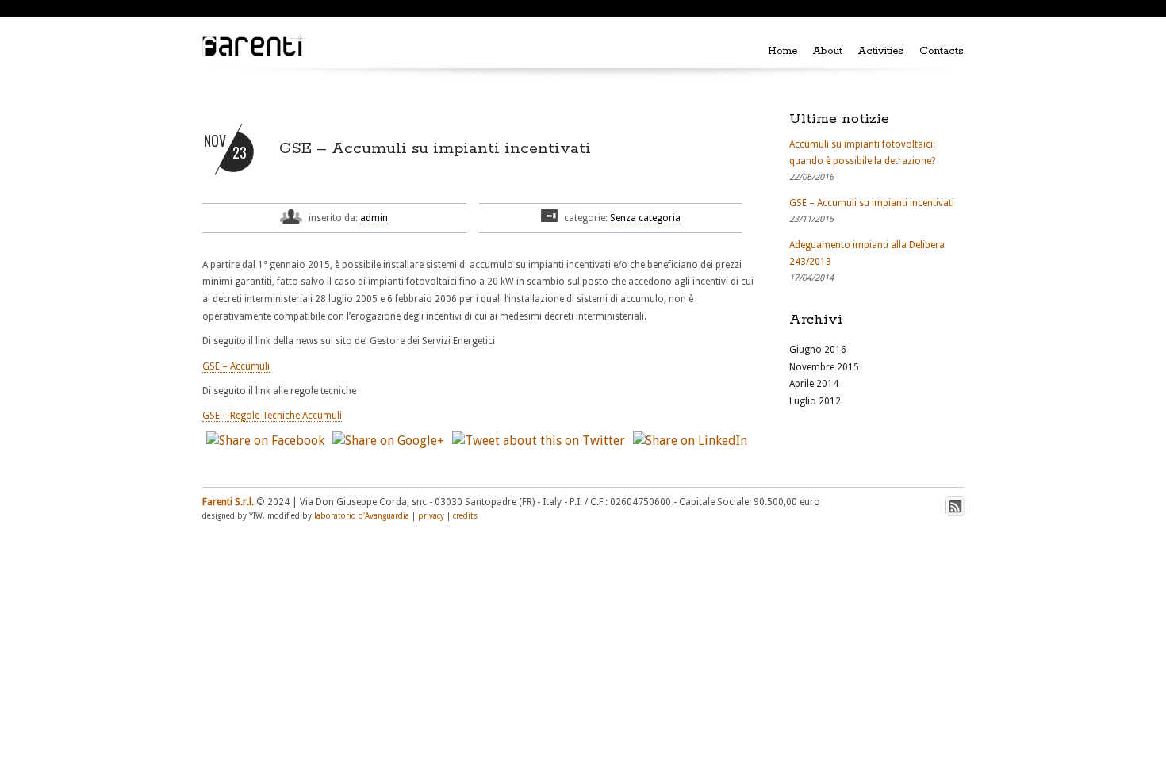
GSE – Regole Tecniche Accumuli (272, 415)
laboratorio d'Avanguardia (361, 516)
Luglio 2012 (815, 401)
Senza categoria (645, 218)
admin (374, 218)
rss (955, 506)
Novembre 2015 (824, 367)
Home (782, 51)
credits (465, 516)
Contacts (941, 51)
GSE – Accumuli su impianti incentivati (435, 149)
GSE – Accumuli (236, 366)
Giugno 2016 (817, 349)
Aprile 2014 (813, 383)
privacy (431, 516)
